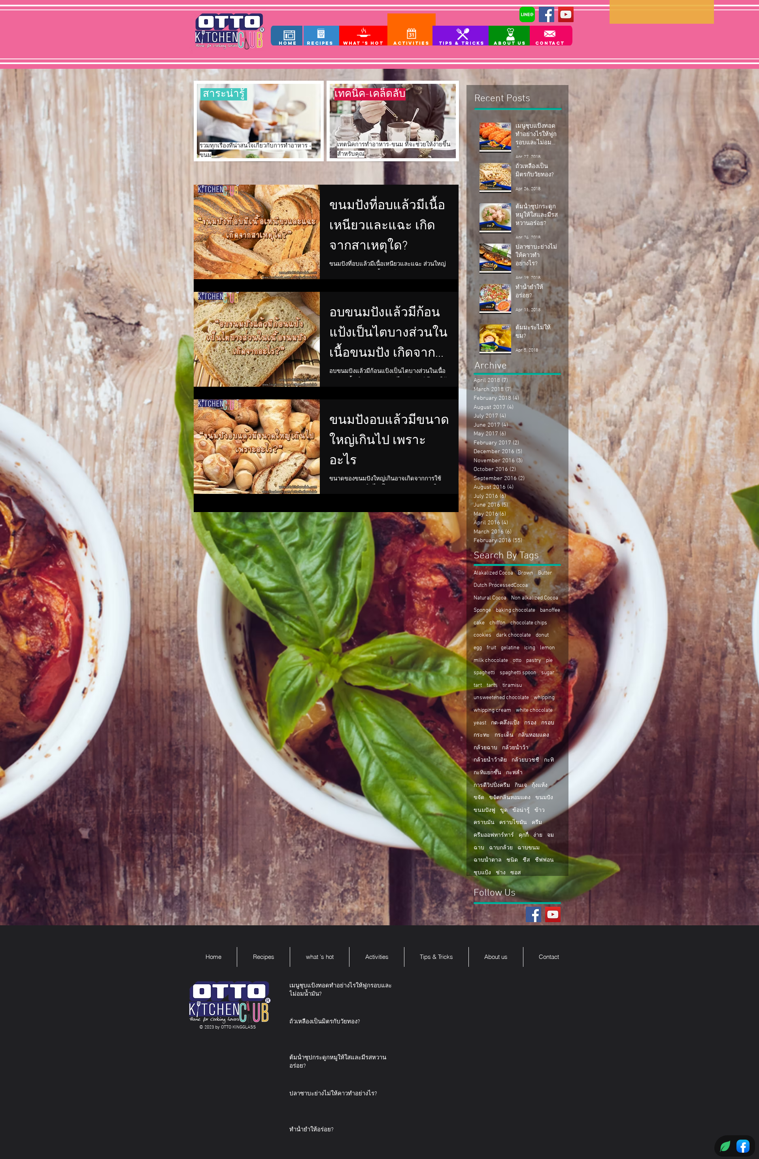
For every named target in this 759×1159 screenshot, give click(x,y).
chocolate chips (528, 623)
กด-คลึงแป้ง (505, 723)
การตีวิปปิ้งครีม (492, 785)
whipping (544, 697)
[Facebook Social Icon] (546, 14)
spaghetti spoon (518, 672)
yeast (480, 723)
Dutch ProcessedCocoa (501, 585)
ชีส (526, 860)
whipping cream (492, 710)
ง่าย (537, 835)
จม (550, 835)
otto (517, 660)
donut (542, 635)
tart (478, 685)
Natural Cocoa (490, 598)
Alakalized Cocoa (493, 573)
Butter (545, 573)
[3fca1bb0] (527, 14)
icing (529, 648)
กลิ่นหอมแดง (533, 735)
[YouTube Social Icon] (566, 14)
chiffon (497, 623)
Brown (525, 573)
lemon (547, 648)
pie (549, 660)
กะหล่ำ (514, 773)
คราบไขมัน (513, 822)
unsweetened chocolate (501, 697)
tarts (492, 685)
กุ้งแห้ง (540, 785)
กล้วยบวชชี (525, 760)
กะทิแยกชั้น (487, 773)
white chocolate (534, 710)
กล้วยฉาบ (485, 748)
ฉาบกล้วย (501, 848)
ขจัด (479, 797)
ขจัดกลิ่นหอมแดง (510, 797)
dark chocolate (513, 635)
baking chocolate (515, 610)
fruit (491, 648)
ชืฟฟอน (544, 860)
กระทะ (482, 735)
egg (478, 648)
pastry (533, 660)
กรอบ (547, 723)
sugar (548, 672)
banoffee (550, 610)
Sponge (482, 610)
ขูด (504, 810)
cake (479, 623)
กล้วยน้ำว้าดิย (490, 760)
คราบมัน (484, 822)
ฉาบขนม (528, 848)
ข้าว (539, 810)
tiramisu (512, 685)
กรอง (530, 723)
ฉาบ (479, 848)
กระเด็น (504, 735)
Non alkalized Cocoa (534, 598)
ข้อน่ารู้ (521, 810)
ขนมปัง (544, 797)
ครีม (537, 822)
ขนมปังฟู (484, 810)
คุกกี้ (524, 835)
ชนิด (512, 860)
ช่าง (501, 873)
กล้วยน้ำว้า (515, 748)
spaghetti (484, 672)
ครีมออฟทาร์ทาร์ (494, 835)
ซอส (515, 873)
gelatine (510, 648)
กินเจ (521, 785)
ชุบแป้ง (482, 873)
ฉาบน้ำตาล (488, 860)
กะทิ (549, 760)
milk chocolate (491, 660)
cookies (482, 635)
